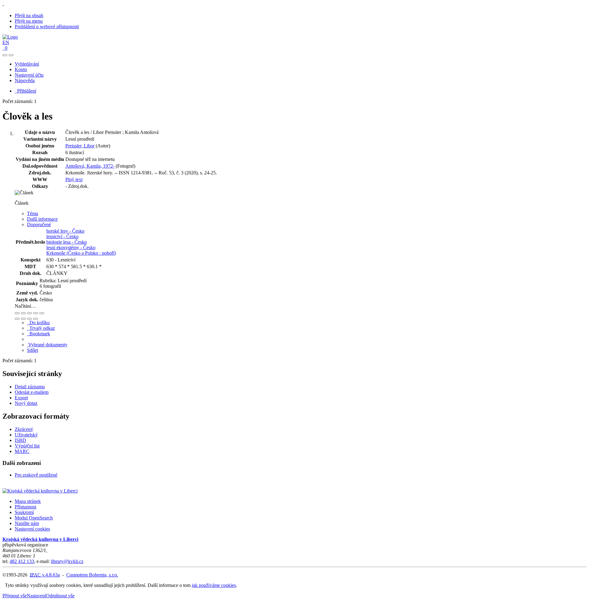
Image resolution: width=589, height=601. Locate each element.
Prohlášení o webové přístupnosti (47, 26)
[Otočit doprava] (23, 319)
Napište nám (27, 523)
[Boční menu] (4, 55)
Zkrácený (24, 429)
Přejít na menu (29, 21)
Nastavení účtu (29, 75)
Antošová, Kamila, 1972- (89, 166)
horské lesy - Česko (65, 231)
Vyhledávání (27, 64)
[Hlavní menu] (11, 55)
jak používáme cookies (214, 585)
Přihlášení (25, 90)
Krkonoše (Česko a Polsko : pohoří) (81, 253)
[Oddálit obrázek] (23, 313)
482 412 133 (22, 561)
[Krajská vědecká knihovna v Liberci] (40, 490)
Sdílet (32, 350)
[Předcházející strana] (29, 319)
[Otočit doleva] (17, 319)
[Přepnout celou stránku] (35, 313)
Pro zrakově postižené (36, 474)
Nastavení (36, 595)
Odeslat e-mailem (31, 392)
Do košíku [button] (38, 322)
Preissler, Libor (79, 145)
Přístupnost (25, 506)
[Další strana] (35, 319)
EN (5, 42)
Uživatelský (26, 434)
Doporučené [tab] (39, 224)
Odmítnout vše (60, 595)
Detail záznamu (30, 386)
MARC (22, 451)
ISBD (20, 440)
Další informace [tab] (42, 219)
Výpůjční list (27, 445)
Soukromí (24, 512)
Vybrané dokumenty (47, 344)
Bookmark (38, 333)
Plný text (74, 179)
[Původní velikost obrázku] (29, 313)
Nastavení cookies (32, 528)
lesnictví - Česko (62, 236)
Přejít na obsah (29, 15)
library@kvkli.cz (67, 561)
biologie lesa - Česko (66, 242)
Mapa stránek (28, 501)
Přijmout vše (14, 595)
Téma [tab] (32, 213)
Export (21, 397)
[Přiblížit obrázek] (17, 313)
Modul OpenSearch (34, 517)
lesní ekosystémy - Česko (70, 247)
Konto (21, 69)
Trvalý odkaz (41, 328)
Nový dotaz (26, 403)
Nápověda (25, 80)
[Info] (41, 313)
